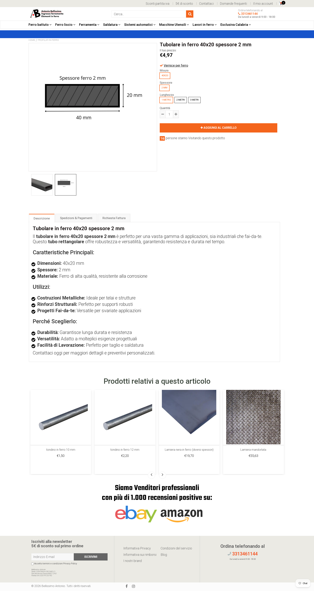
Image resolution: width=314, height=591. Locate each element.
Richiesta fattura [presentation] (114, 218)
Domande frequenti (233, 3)
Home (32, 40)
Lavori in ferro (204, 25)
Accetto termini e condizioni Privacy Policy (55, 563)
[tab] (42, 218)
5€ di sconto (184, 3)
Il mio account (263, 3)
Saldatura (110, 25)
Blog (164, 555)
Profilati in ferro (48, 40)
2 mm (164, 87)
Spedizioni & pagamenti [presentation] (76, 218)
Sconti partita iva (157, 3)
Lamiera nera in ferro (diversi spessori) (189, 449)
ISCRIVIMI (90, 557)
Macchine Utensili (173, 25)
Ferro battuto (39, 25)
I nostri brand (132, 561)
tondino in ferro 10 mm (60, 449)
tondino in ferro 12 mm (124, 449)
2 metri (180, 99)
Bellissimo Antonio (53, 586)
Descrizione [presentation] (42, 218)
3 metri (194, 99)
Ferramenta (88, 25)
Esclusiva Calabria (234, 25)
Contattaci (206, 3)
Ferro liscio (64, 25)
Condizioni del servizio (176, 548)
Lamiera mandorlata (253, 449)
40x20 (165, 75)
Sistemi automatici (138, 25)
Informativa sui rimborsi (139, 555)
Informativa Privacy (137, 548)
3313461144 (249, 14)
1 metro (166, 99)
